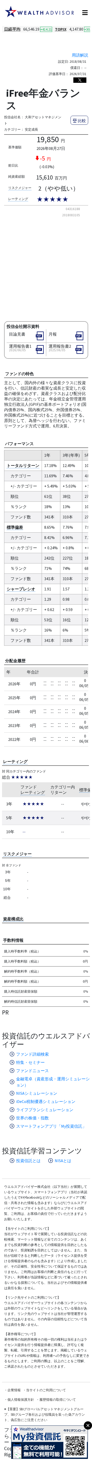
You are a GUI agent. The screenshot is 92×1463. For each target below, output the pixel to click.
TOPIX (60, 29)
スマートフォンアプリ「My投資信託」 (51, 1126)
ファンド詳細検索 (32, 1054)
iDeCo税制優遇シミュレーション (45, 1101)
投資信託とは (28, 1160)
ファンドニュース (32, 1070)
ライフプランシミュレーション (44, 1109)
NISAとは (63, 1160)
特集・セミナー (30, 1062)
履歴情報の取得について (57, 1399)
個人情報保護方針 (20, 1399)
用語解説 (80, 55)
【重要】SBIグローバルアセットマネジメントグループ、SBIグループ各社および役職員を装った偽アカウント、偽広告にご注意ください (44, 1414)
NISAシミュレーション (36, 1093)
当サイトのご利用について (46, 1390)
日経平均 (12, 29)
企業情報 (14, 1390)
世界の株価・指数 (32, 1117)
